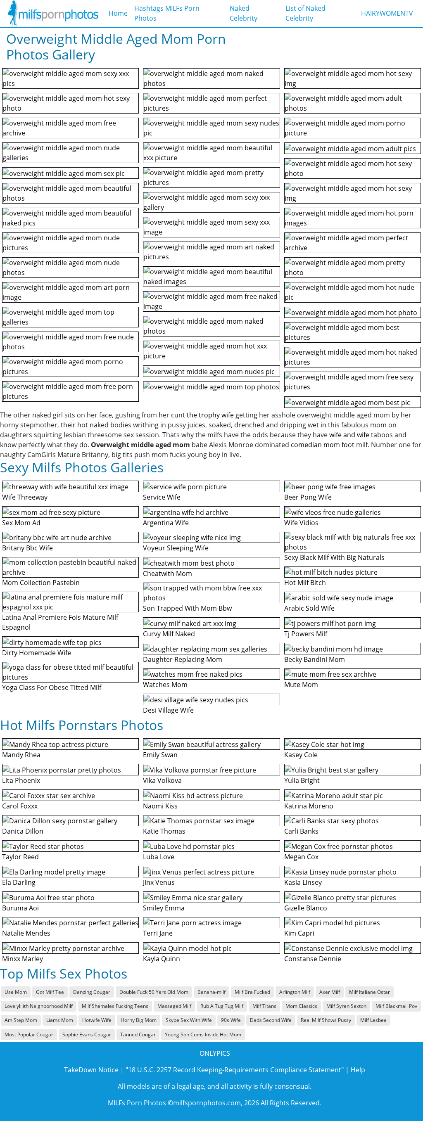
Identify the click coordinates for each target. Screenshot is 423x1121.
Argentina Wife (166, 522)
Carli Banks (301, 831)
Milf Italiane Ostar (369, 991)
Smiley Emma (164, 907)
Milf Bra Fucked (252, 991)
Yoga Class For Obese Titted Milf (51, 687)
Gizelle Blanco (305, 907)
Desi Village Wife (168, 710)
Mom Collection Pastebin (41, 582)
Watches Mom (165, 684)
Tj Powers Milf (305, 633)
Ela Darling (19, 882)
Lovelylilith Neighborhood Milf (39, 1006)
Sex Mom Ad (21, 522)
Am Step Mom (21, 1020)
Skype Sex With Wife (189, 1020)
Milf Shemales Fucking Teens (115, 1006)
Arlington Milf (294, 991)
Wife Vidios (301, 522)
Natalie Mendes (26, 933)
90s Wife (231, 1020)
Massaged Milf (174, 1006)
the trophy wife (210, 414)
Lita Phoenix (21, 780)
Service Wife (162, 497)
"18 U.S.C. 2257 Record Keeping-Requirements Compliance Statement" (235, 1069)
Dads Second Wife (271, 1020)
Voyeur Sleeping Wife (176, 547)
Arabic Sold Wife (309, 608)
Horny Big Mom (139, 1020)
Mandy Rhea (21, 754)
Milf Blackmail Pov (396, 1006)
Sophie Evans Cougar (86, 1034)
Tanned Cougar (138, 1034)
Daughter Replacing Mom (182, 659)
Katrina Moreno (308, 806)
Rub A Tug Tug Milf (221, 1006)
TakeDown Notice (91, 1069)
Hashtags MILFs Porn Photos (167, 13)
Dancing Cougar (91, 991)
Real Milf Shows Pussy (326, 1020)
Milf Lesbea (373, 1020)
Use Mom (16, 991)
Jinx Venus (159, 882)
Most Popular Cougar (29, 1034)
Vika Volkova (162, 780)
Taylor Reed (20, 856)
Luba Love (158, 856)
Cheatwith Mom (167, 573)
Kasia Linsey (303, 882)
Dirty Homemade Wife (36, 652)
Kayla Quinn (161, 958)
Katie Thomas (164, 831)
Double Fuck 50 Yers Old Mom (153, 991)
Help (358, 1069)
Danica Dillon (22, 831)
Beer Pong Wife (308, 497)
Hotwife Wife (97, 1020)
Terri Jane (158, 933)
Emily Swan (160, 754)
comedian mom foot (322, 444)
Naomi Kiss (160, 806)
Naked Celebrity (243, 13)
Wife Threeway (25, 497)
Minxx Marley (22, 958)
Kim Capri (299, 933)
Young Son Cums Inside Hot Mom (203, 1034)
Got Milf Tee (50, 991)
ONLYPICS (215, 1053)
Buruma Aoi (20, 907)
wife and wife (349, 434)
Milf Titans (264, 1006)
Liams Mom (59, 1020)
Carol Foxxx (20, 806)
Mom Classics (301, 1006)
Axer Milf (329, 991)
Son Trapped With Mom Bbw (187, 608)
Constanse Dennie (312, 958)
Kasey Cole (301, 754)
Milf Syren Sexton (346, 1006)
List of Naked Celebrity (305, 13)
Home (118, 13)
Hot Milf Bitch (305, 582)
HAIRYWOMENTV (387, 13)
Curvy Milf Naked (169, 633)
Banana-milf (211, 991)
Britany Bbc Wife (27, 547)
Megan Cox (301, 856)
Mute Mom (301, 684)
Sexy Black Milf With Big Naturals (334, 557)
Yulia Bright (302, 780)
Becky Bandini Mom (314, 659)
